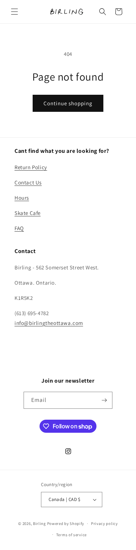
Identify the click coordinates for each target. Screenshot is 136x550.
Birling (39, 523)
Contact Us (28, 182)
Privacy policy (104, 523)
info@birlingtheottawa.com (49, 322)
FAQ (19, 228)
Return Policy (31, 167)
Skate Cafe (28, 212)
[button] (14, 12)
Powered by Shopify (66, 523)
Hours (22, 197)
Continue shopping (68, 103)
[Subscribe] (104, 400)
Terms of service (71, 534)
